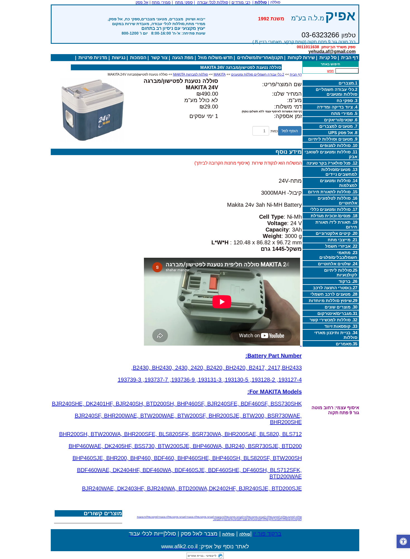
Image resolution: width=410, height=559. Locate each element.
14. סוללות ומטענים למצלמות (338, 183)
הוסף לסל (290, 131)
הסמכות (138, 57)
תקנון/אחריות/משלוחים (260, 57)
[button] (403, 541)
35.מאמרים (346, 343)
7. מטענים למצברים (338, 126)
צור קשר (159, 57)
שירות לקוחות (301, 57)
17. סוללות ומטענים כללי (333, 209)
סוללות (228, 534)
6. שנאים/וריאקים (340, 119)
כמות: (274, 131)
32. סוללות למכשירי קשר (333, 319)
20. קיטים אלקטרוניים (336, 233)
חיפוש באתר (330, 64)
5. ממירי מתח (344, 113)
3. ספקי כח (347, 100)
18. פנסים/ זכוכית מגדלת (334, 215)
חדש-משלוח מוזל (215, 57)
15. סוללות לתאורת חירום (332, 191)
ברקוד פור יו (267, 534)
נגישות (119, 57)
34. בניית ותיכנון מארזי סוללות (335, 335)
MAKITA (220, 74)
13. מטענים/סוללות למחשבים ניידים (339, 172)
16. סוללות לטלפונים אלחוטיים (337, 200)
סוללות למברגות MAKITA (190, 74)
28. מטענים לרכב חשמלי (333, 294)
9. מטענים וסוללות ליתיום (332, 139)
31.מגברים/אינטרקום (337, 313)
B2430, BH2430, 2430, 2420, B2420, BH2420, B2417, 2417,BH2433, (216, 368)
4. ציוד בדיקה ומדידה (337, 107)
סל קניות (328, 57)
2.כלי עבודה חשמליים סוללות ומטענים (336, 92)
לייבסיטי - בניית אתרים (202, 555)
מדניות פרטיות (92, 57)
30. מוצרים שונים (341, 307)
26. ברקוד (348, 281)
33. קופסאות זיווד (340, 326)
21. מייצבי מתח (342, 239)
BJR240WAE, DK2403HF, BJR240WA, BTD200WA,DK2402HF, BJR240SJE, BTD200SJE (192, 488)
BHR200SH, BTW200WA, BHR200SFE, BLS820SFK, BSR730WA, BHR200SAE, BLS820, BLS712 (180, 434)
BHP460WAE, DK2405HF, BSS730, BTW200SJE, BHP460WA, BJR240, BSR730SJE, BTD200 (185, 446)
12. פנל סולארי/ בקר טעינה (332, 163)
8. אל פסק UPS (342, 132)
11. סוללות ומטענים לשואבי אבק (331, 154)
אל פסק (142, 2)
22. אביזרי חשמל (341, 246)
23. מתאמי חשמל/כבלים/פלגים (338, 255)
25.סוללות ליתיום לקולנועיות (340, 272)
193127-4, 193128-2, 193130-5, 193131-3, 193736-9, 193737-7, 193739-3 (210, 380)
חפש (330, 71)
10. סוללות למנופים (338, 145)
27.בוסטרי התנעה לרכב (335, 287)
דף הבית (349, 57)
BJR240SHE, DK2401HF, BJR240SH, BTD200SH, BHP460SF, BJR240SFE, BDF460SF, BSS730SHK (177, 404)
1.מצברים (348, 83)
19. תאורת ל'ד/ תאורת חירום (336, 224)
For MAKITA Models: (274, 392)
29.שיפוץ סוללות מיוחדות (333, 300)
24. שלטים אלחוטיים (337, 263)
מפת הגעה (183, 57)
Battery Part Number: (273, 356)
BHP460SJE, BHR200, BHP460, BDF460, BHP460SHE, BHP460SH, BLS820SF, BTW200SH (187, 458)
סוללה (244, 534)
